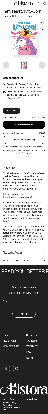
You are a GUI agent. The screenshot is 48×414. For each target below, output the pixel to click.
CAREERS (32, 340)
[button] (3, 3)
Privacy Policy (31, 399)
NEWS (29, 357)
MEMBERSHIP (11, 346)
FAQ (28, 352)
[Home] (23, 3)
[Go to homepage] (24, 389)
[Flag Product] (42, 29)
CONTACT (32, 346)
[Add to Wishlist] (42, 22)
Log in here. (28, 153)
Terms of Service (9, 399)
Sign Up (24, 313)
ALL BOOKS (9, 340)
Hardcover (11, 111)
